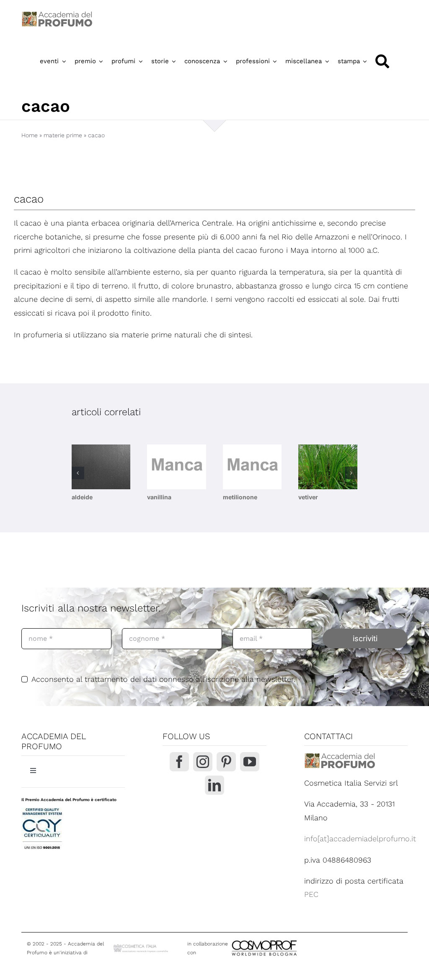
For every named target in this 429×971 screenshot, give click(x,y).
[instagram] (202, 761)
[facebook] (179, 761)
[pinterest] (226, 761)
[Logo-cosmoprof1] (291, 939)
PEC (311, 894)
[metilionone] (252, 467)
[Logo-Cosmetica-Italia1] (141, 946)
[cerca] (382, 61)
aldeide (82, 497)
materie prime (63, 135)
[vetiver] (327, 467)
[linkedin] (214, 785)
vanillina (159, 497)
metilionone (240, 497)
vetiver (308, 497)
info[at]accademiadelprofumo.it (360, 838)
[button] (78, 473)
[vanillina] (176, 467)
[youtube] (249, 761)
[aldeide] (101, 467)
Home (29, 135)
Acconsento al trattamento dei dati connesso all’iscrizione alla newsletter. (163, 679)
